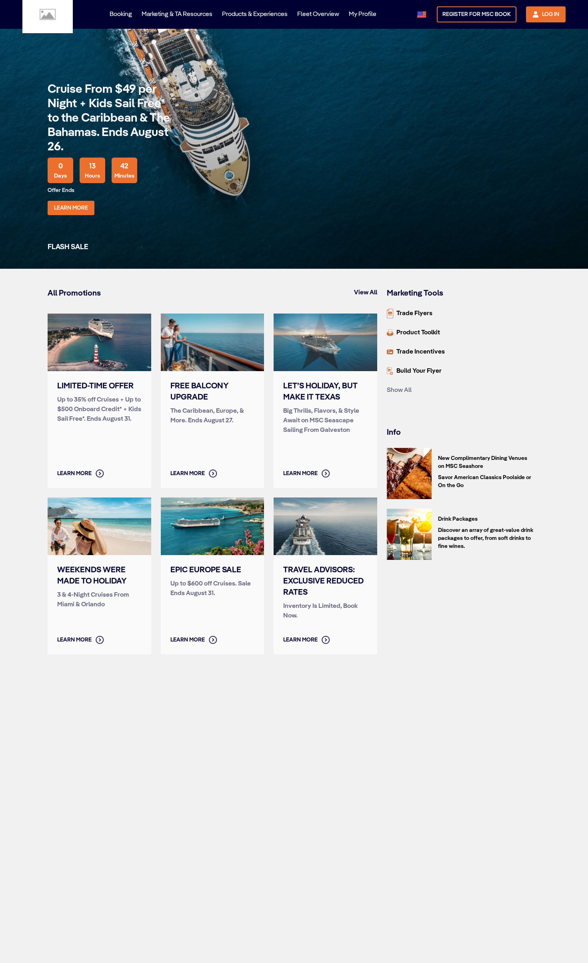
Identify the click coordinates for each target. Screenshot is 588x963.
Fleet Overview (318, 14)
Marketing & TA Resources (177, 14)
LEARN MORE (71, 208)
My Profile (362, 14)
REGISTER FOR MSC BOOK (476, 14)
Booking (121, 14)
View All (365, 292)
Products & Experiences (255, 14)
